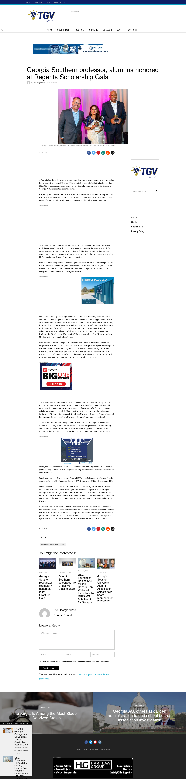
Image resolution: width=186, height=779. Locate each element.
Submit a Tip (137, 226)
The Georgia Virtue (39, 83)
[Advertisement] (110, 17)
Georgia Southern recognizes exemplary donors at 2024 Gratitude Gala (46, 587)
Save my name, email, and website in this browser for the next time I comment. (75, 661)
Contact (135, 221)
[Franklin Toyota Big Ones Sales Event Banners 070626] (56, 376)
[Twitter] (90, 742)
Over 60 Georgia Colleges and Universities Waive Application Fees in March (21, 736)
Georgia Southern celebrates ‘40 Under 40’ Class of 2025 (67, 582)
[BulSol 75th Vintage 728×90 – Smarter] (72, 48)
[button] (2, 29)
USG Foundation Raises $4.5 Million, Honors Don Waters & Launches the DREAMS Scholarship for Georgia (86, 588)
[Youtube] (95, 742)
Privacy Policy (137, 231)
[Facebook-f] (86, 742)
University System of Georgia (53, 545)
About (134, 217)
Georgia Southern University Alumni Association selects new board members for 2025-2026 (105, 588)
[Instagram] (100, 742)
